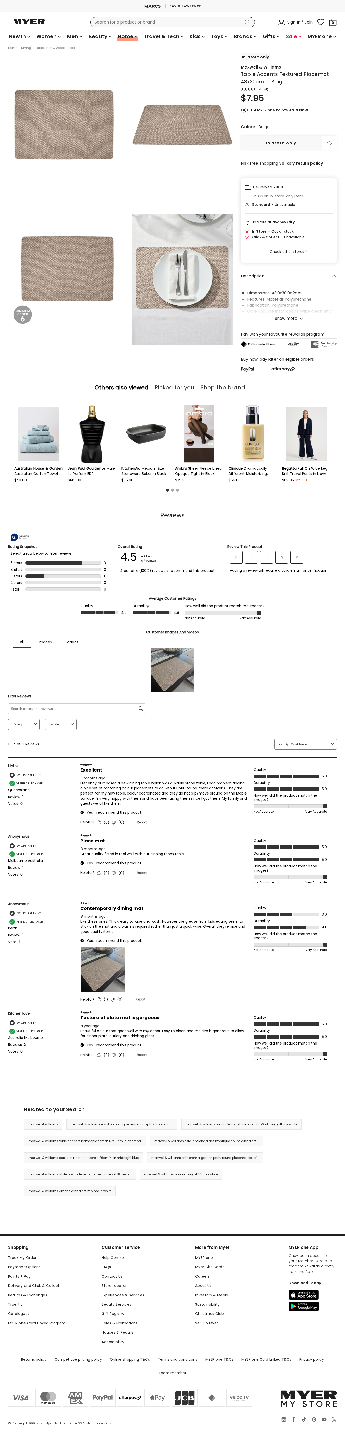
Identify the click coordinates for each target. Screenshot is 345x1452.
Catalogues (19, 1313)
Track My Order (22, 1257)
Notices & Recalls (117, 1332)
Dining (26, 47)
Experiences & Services (123, 1295)
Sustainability (207, 1304)
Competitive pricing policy (78, 1359)
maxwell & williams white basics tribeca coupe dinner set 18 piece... (80, 1174)
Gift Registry (113, 1313)
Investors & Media (211, 1295)
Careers (202, 1276)
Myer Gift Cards (209, 1266)
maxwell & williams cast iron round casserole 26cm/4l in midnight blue (84, 1157)
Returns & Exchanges (27, 1295)
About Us (203, 1285)
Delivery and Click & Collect (34, 1285)
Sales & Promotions (120, 1323)
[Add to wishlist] (330, 143)
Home (12, 47)
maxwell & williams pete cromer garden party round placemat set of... (205, 1157)
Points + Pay (19, 1276)
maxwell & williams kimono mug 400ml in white (181, 1174)
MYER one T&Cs (219, 1359)
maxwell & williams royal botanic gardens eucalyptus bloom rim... (122, 1124)
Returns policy (33, 1359)
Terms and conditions (177, 1359)
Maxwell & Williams (261, 67)
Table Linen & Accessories (55, 47)
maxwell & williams (43, 1124)
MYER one (204, 1257)
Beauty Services (116, 1304)
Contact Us (112, 1276)
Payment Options (24, 1266)
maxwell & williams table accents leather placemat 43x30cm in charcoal (85, 1141)
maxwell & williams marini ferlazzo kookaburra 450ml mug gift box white (241, 1124)
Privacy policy (311, 1359)
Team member (172, 1372)
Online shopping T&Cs (130, 1359)
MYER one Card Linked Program (37, 1323)
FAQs (106, 1266)
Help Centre (113, 1257)
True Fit (15, 1304)
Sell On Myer (206, 1323)
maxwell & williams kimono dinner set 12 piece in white (70, 1191)
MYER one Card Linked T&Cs (266, 1359)
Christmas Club (209, 1313)
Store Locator (114, 1285)
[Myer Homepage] (29, 24)
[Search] (248, 22)
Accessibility (113, 1341)
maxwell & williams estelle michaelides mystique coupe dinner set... (206, 1141)
